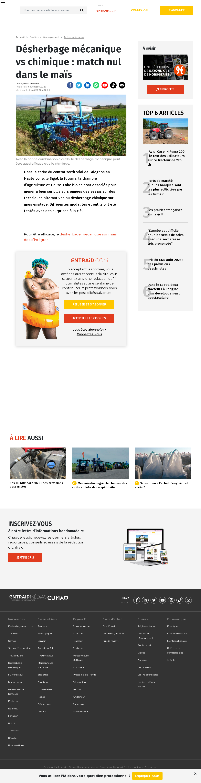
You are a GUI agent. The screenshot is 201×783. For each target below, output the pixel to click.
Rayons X (79, 619)
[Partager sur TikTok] (113, 85)
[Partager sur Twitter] (79, 85)
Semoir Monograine (19, 648)
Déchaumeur (80, 711)
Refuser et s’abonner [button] (89, 304)
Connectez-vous (89, 334)
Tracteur (13, 633)
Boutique (172, 626)
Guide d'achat (112, 619)
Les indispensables (148, 674)
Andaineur (79, 696)
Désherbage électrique (20, 626)
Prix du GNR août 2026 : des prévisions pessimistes (165, 264)
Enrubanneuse (81, 626)
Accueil (20, 37)
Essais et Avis (47, 619)
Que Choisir (109, 626)
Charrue (77, 633)
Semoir (12, 640)
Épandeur (13, 708)
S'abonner (176, 10)
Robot (11, 723)
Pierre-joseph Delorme (27, 83)
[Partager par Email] (122, 85)
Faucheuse (79, 704)
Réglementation (147, 626)
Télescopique (45, 633)
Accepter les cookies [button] (89, 318)
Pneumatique (16, 745)
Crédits (171, 659)
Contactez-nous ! (177, 633)
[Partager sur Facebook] (70, 85)
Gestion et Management (44, 37)
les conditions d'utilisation (142, 767)
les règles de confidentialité (110, 767)
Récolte (12, 738)
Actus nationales (74, 37)
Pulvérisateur (15, 674)
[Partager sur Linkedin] (87, 85)
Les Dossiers (144, 667)
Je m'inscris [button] (25, 557)
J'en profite (165, 89)
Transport (13, 730)
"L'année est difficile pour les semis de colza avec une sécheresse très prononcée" (166, 237)
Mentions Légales (176, 640)
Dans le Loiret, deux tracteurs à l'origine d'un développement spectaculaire (164, 291)
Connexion (139, 10)
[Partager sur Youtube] (104, 85)
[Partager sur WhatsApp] (96, 85)
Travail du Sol (15, 655)
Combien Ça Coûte (113, 633)
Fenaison (13, 715)
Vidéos (141, 652)
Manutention (15, 682)
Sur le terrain (145, 645)
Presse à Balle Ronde (84, 674)
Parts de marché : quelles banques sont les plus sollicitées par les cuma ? (165, 187)
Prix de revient (110, 640)
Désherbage (44, 704)
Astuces (142, 659)
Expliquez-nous (147, 776)
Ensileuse (13, 701)
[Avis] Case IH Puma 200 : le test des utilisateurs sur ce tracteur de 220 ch (166, 158)
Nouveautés (16, 619)
